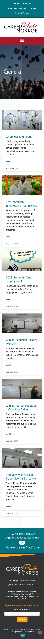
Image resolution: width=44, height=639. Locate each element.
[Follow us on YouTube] (22, 542)
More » (9, 161)
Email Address (22, 609)
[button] (22, 40)
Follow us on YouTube (23, 547)
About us (26, 4)
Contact (32, 8)
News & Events (22, 13)
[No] (40, 632)
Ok (23, 635)
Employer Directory (17, 8)
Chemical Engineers (19, 136)
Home (16, 4)
